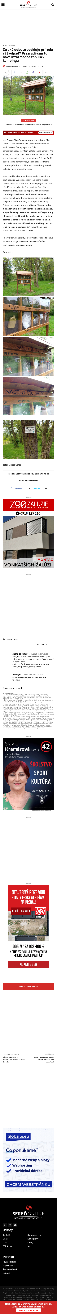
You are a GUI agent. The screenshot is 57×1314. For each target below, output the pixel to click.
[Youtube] (15, 1225)
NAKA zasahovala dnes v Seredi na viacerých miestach (44, 1059)
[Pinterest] (39, 72)
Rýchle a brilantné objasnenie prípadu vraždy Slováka (14, 1059)
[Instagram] (10, 1225)
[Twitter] (20, 72)
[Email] (46, 72)
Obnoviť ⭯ (42, 644)
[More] (46, 488)
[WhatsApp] (27, 72)
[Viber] (33, 72)
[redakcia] (4, 66)
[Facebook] (14, 72)
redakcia (14, 66)
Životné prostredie (9, 46)
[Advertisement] (28, 27)
